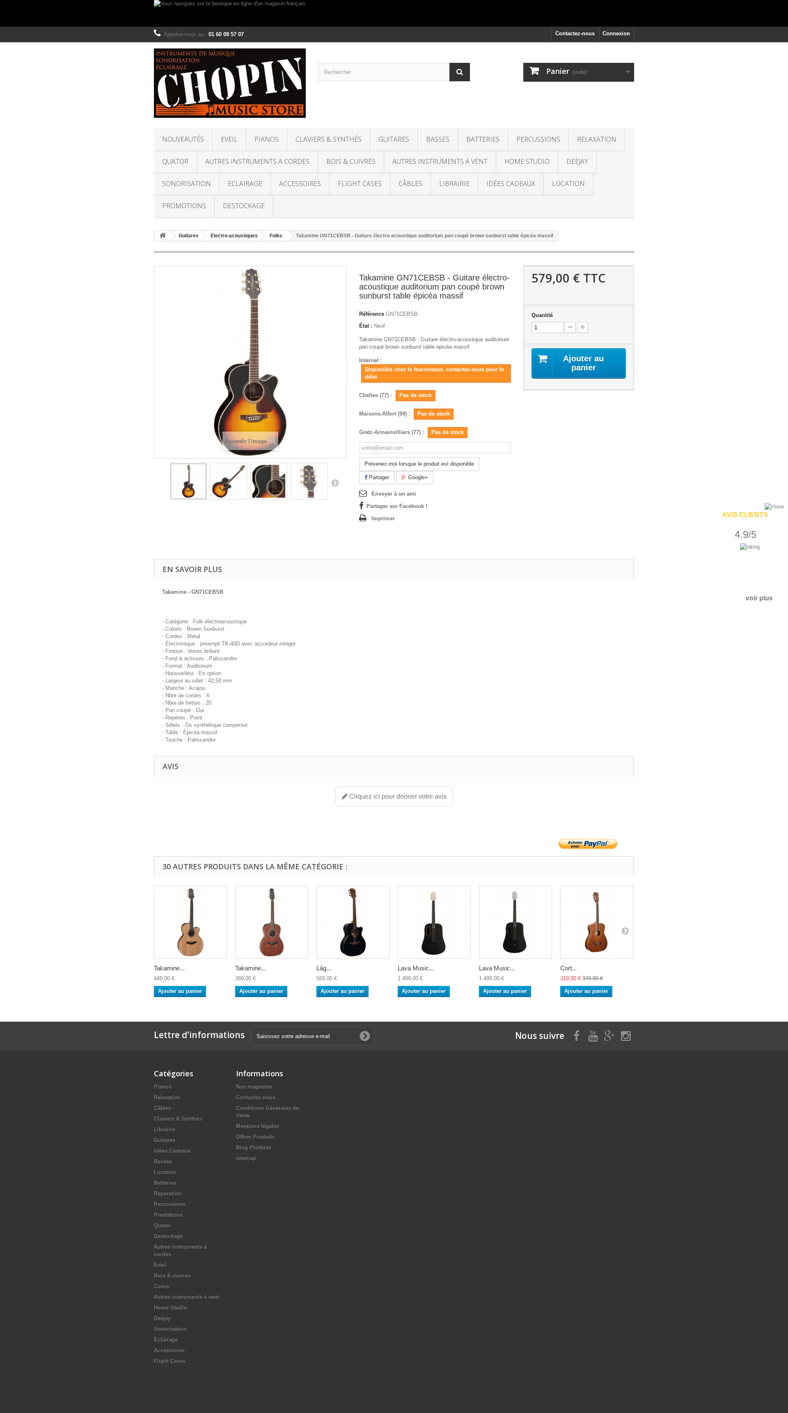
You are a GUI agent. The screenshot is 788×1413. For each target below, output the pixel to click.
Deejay (577, 161)
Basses (437, 139)
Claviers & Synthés (329, 139)
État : (365, 326)
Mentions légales (257, 1126)
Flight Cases (360, 183)
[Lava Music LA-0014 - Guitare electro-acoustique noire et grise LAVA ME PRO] (515, 922)
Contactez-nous (575, 33)
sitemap (246, 1158)
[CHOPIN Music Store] (230, 83)
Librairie (454, 183)
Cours (161, 1286)
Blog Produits (253, 1147)
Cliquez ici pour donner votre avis (397, 796)
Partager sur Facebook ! (397, 506)
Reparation (167, 1193)
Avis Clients (745, 514)
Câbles (410, 183)
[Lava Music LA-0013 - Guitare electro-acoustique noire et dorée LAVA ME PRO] (434, 922)
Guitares (393, 139)
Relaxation (596, 139)
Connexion (616, 33)
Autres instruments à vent (440, 161)
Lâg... (323, 968)
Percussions (538, 139)
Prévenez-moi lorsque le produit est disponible (419, 464)
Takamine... (169, 968)
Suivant (335, 482)
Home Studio (527, 161)
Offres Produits (255, 1137)
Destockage (244, 205)
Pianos (266, 139)
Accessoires (300, 183)
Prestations (168, 1215)
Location (568, 183)
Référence (371, 314)
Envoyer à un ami (393, 494)
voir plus (759, 598)
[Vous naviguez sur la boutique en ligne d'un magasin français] (394, 13)
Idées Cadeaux (510, 183)
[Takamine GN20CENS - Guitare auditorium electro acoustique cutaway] (190, 922)
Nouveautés (183, 139)
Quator (175, 161)
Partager (378, 477)
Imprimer (383, 518)
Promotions (184, 205)
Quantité (542, 315)
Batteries (482, 139)
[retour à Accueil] (162, 236)
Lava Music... (416, 968)
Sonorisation (186, 183)
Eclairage (245, 183)
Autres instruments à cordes (257, 161)
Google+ (417, 477)
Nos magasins (254, 1087)
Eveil (229, 139)
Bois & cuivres (351, 161)
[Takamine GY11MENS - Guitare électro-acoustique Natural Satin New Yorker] (271, 922)
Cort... (568, 968)
